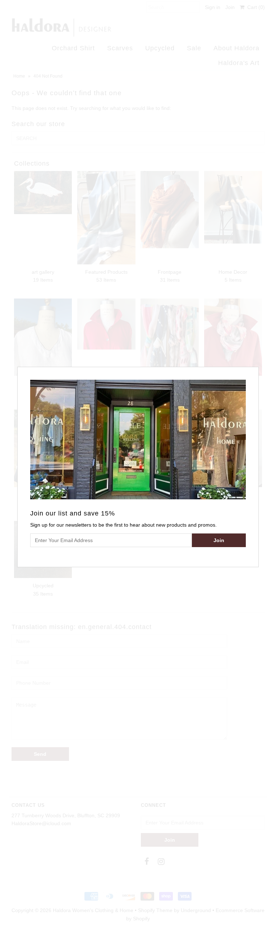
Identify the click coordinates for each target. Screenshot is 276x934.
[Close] (254, 371)
